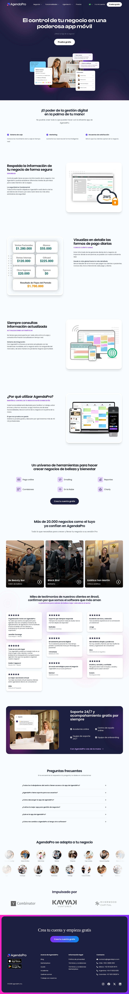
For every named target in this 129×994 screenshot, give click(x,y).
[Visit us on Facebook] (108, 984)
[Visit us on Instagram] (103, 984)
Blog (42, 959)
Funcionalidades (51, 4)
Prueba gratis (114, 4)
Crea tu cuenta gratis (64, 501)
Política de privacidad (77, 959)
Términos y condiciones (77, 963)
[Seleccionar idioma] (91, 4)
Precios (78, 4)
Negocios (36, 4)
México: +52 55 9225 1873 (108, 967)
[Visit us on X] (114, 984)
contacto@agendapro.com (109, 959)
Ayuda (43, 967)
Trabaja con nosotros (49, 978)
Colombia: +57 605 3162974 (109, 974)
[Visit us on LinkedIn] (120, 984)
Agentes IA (67, 4)
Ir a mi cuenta (100, 4)
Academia (44, 971)
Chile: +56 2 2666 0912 (107, 963)
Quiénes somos (46, 974)
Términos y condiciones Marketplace (77, 968)
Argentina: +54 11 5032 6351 (109, 971)
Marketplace (45, 963)
